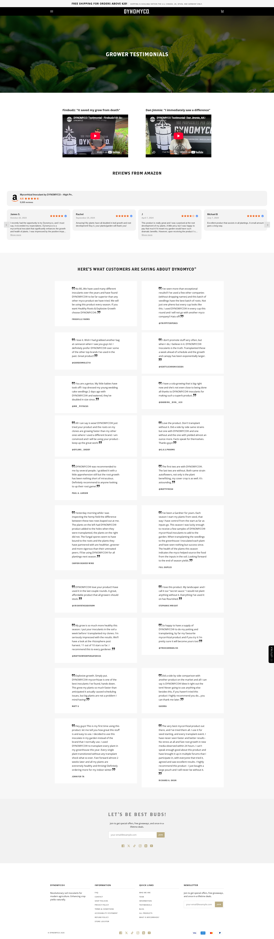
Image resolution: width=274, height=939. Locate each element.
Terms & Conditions (104, 909)
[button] (15, 235)
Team (141, 897)
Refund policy (102, 917)
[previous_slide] (7, 225)
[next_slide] (267, 225)
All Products (145, 913)
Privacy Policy (102, 905)
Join (161, 835)
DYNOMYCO (55, 933)
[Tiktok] (134, 846)
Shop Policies (101, 901)
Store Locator (102, 921)
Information (145, 901)
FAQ (96, 893)
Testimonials (145, 905)
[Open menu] (54, 11)
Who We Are (145, 893)
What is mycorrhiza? (149, 917)
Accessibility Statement (106, 913)
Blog (141, 909)
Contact (99, 897)
